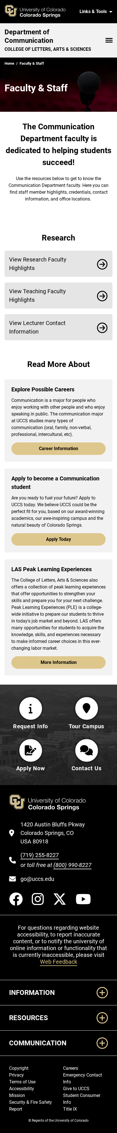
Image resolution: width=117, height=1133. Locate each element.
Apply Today (58, 539)
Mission (17, 1095)
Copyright (18, 1068)
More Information (59, 662)
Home (9, 63)
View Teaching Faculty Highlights (37, 295)
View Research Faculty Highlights (37, 263)
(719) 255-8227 (39, 855)
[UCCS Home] (38, 12)
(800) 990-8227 (72, 865)
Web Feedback (58, 961)
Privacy (16, 1075)
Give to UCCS (76, 1088)
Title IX (70, 1109)
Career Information (58, 448)
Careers (70, 1068)
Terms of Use (22, 1082)
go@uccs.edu (37, 878)
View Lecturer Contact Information (37, 327)
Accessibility (21, 1088)
